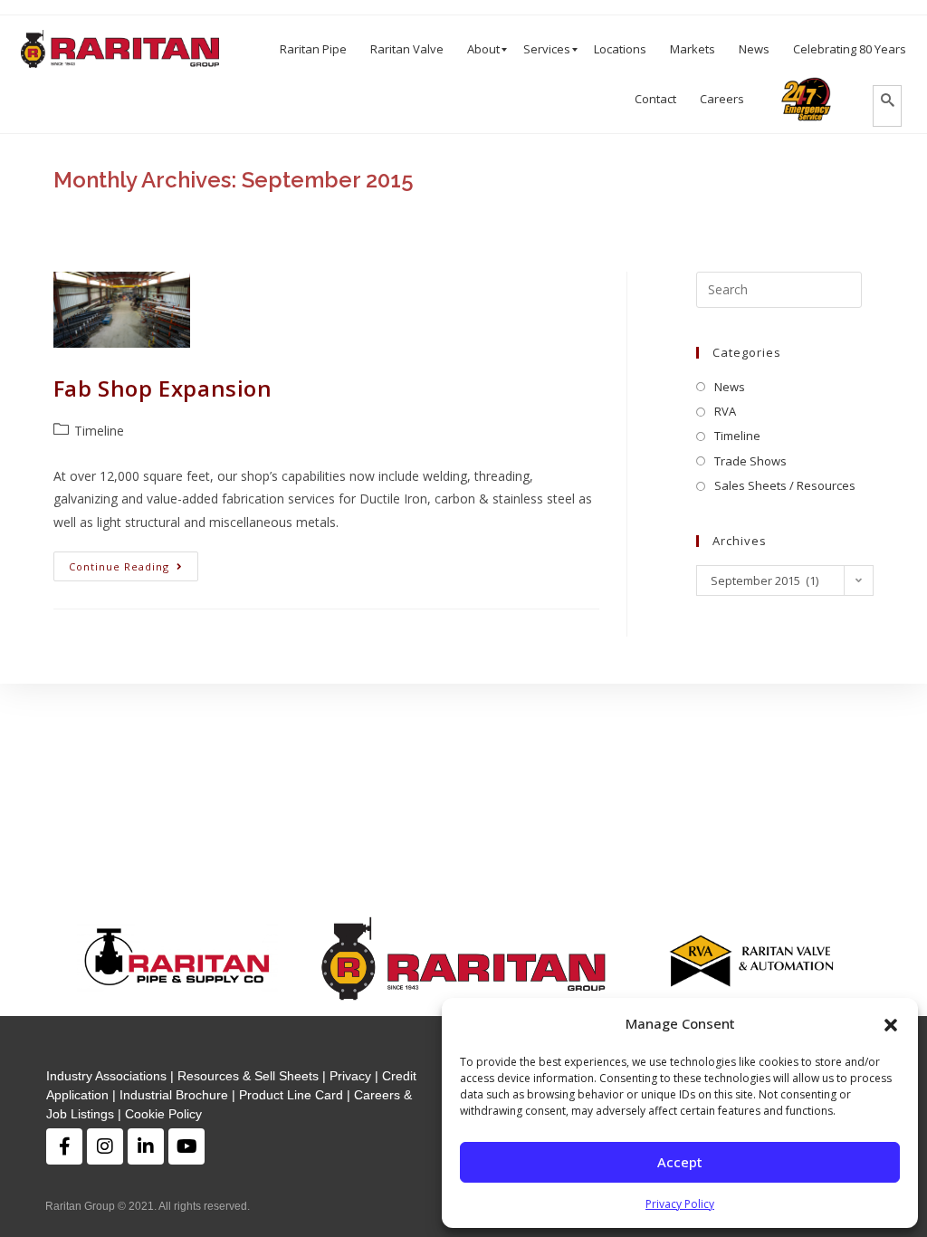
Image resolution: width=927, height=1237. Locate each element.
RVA (725, 411)
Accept (679, 1162)
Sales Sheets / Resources (784, 485)
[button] (891, 1023)
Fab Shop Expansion (162, 388)
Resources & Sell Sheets (248, 1076)
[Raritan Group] (120, 49)
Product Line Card (291, 1095)
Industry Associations (106, 1076)
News (729, 387)
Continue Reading (119, 566)
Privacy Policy (679, 1204)
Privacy (350, 1076)
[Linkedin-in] (146, 1146)
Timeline (99, 430)
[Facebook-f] (64, 1146)
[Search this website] (779, 290)
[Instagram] (105, 1146)
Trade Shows (750, 461)
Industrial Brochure (173, 1095)
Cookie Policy (163, 1114)
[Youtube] (186, 1146)
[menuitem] (313, 49)
